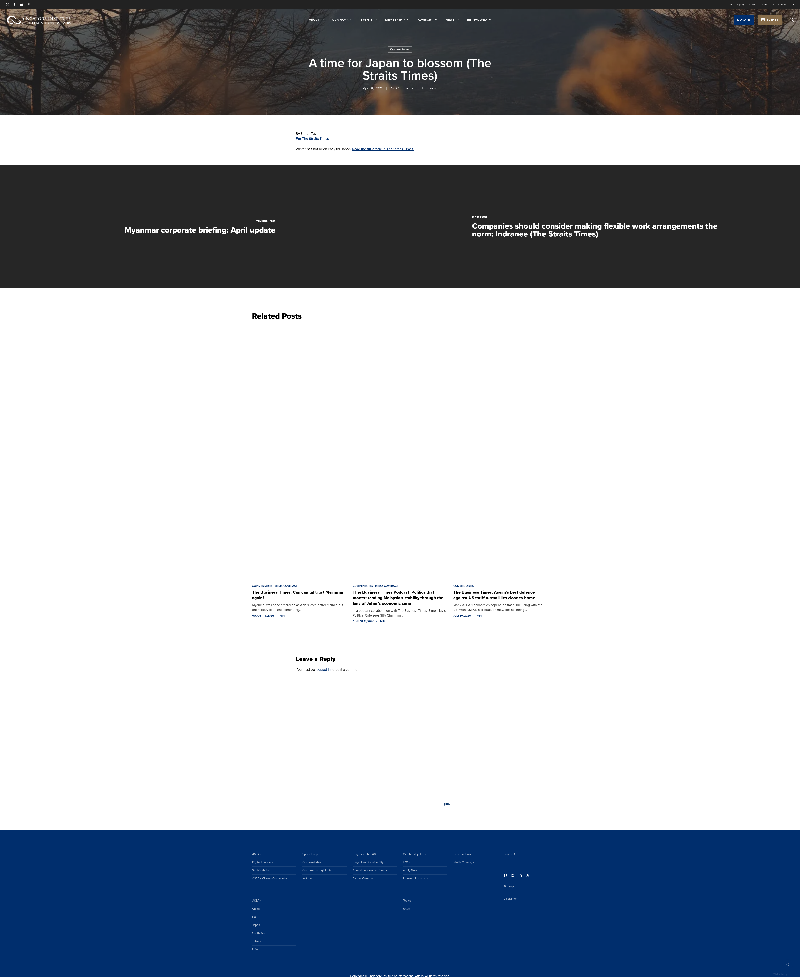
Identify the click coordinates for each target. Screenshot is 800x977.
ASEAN (256, 854)
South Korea (260, 933)
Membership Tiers (414, 854)
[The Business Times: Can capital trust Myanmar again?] (299, 451)
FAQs (406, 862)
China (256, 909)
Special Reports (312, 854)
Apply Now (410, 870)
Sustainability (260, 870)
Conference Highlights (316, 870)
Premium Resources (416, 878)
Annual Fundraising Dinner (370, 870)
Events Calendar (363, 878)
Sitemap (509, 886)
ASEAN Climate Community (269, 878)
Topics (407, 900)
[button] (744, 20)
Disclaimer (510, 899)
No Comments (402, 88)
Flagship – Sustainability (368, 862)
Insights (307, 878)
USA (255, 949)
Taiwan (256, 941)
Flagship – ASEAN (364, 854)
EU (254, 917)
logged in (323, 669)
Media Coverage (286, 585)
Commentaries (400, 49)
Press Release (462, 854)
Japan (256, 925)
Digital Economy (262, 862)
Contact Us (511, 854)
